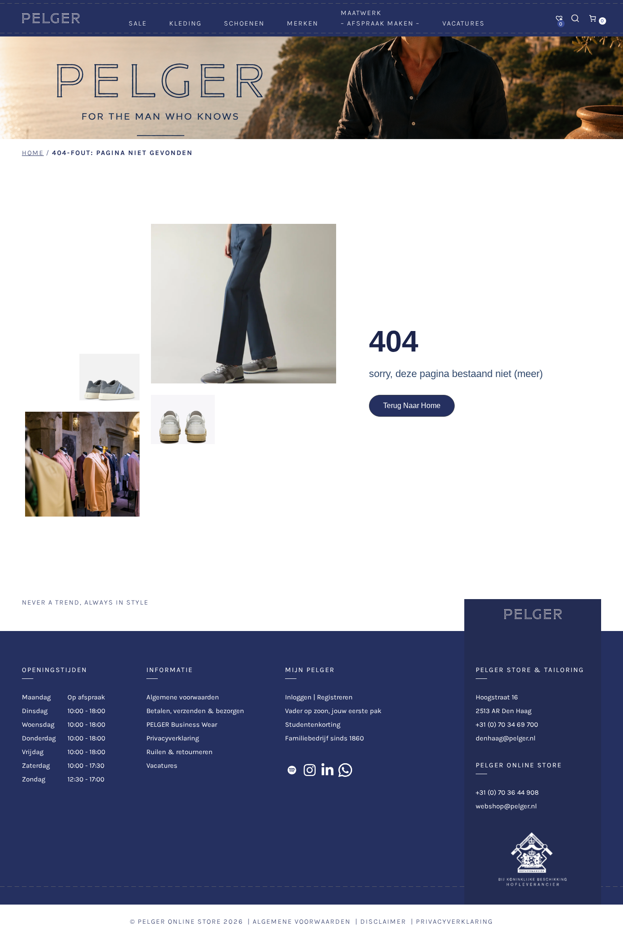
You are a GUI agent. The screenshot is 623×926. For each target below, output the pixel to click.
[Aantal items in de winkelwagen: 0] (593, 18)
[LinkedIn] (327, 770)
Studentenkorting (312, 724)
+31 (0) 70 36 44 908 (507, 792)
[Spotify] (292, 770)
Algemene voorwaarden (182, 697)
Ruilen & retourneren (179, 752)
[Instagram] (310, 770)
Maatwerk (361, 13)
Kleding (185, 23)
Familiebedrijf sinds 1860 (324, 738)
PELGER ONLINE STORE (179, 921)
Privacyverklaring (172, 738)
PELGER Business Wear (181, 724)
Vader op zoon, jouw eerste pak (333, 711)
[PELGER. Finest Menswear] (51, 21)
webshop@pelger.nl (506, 806)
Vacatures (463, 23)
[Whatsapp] (345, 770)
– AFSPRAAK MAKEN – (380, 23)
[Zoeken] (575, 18)
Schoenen (244, 23)
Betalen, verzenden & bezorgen (195, 711)
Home (33, 153)
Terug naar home (412, 405)
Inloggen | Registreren (319, 697)
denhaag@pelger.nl (505, 738)
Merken (302, 23)
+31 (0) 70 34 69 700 (507, 724)
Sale (138, 23)
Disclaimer (383, 921)
